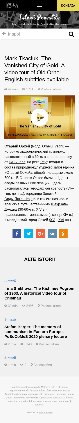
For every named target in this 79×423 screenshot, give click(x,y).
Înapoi (14, 34)
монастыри (38, 215)
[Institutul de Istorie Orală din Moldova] (11, 5)
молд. (36, 146)
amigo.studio (45, 412)
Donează (68, 5)
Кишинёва (17, 162)
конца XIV (60, 215)
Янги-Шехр (23, 199)
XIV (39, 209)
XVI (61, 220)
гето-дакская (40, 188)
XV (52, 220)
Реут (43, 162)
